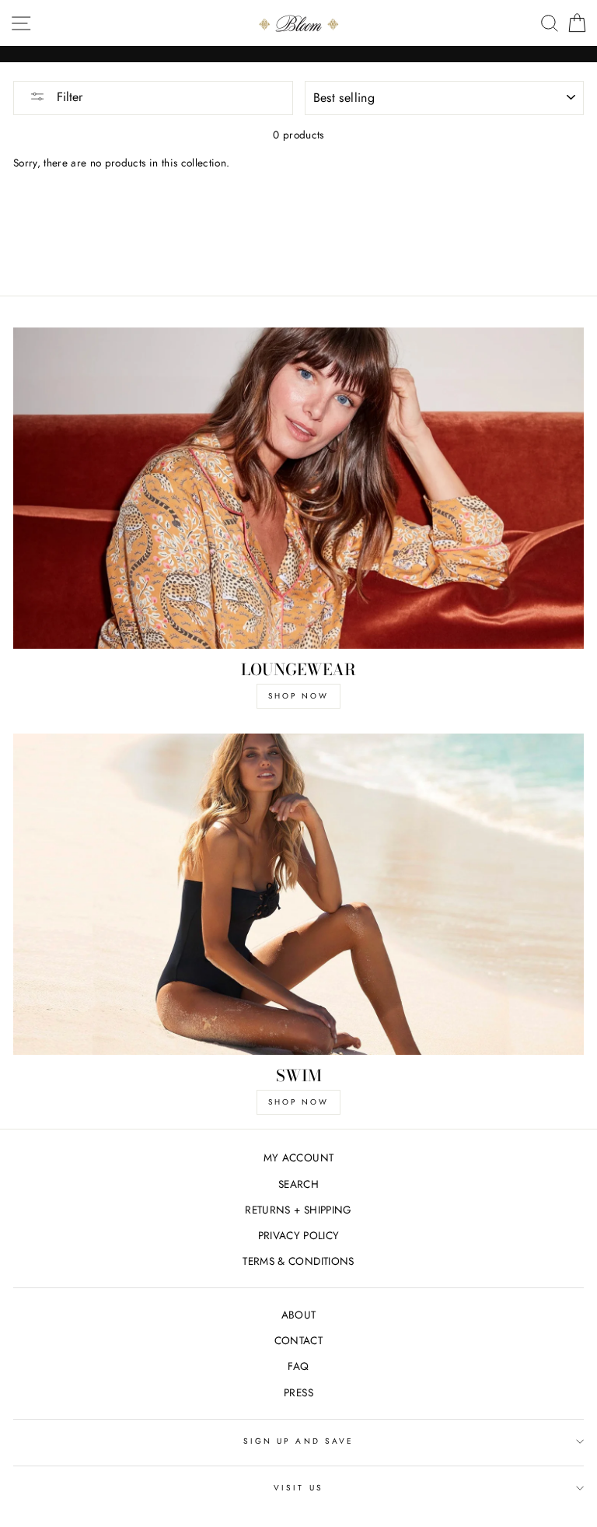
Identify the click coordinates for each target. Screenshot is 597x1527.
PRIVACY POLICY (299, 1235)
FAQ (298, 1366)
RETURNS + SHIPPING (298, 1209)
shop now (298, 696)
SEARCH (298, 1184)
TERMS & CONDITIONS (298, 1261)
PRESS (298, 1392)
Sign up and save (298, 1441)
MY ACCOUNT (298, 1157)
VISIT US (298, 1488)
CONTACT (298, 1340)
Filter (67, 97)
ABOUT (298, 1314)
